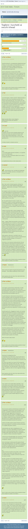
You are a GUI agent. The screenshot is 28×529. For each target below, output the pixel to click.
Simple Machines (16, 526)
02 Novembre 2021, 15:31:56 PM (8, 59)
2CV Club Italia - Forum (10, 7)
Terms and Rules (13, 524)
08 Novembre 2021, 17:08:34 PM (8, 380)
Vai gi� (2, 53)
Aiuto (8, 524)
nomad (5, 165)
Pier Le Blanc (7, 57)
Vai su (2, 520)
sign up (2, 3)
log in (23, 1)
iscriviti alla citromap (13, 12)
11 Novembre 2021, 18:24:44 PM (8, 499)
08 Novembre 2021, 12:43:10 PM (8, 352)
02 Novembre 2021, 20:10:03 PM (8, 148)
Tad (4, 93)
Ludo (4, 146)
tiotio (4, 378)
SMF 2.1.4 (5, 526)
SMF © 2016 (10, 526)
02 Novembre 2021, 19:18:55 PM (8, 127)
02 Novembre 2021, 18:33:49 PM (8, 95)
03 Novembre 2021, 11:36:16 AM (8, 167)
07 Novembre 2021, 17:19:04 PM (8, 266)
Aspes (5, 265)
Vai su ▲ (19, 524)
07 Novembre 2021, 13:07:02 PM (8, 181)
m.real (5, 125)
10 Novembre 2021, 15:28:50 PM (8, 404)
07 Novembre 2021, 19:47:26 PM (8, 283)
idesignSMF (22, 526)
